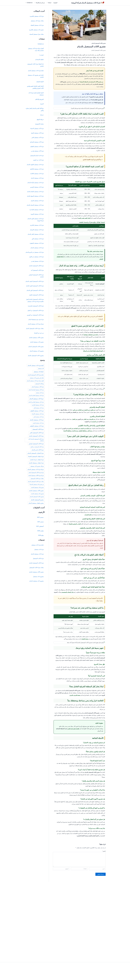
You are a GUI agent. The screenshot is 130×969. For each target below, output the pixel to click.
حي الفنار (86, 419)
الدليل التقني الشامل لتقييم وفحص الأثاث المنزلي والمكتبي (35, 87)
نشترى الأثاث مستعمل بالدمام (36, 337)
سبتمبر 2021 (40, 521)
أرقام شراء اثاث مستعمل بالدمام (36, 365)
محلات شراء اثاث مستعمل (37, 20)
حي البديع (71, 428)
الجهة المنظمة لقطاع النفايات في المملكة (93, 351)
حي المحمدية (94, 421)
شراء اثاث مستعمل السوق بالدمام (35, 196)
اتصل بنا (42, 55)
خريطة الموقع (40, 119)
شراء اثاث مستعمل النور (38, 238)
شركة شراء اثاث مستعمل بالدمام (36, 469)
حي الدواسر (58, 419)
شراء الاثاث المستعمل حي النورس (35, 315)
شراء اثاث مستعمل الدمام (37, 178)
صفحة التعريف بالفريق (75, 695)
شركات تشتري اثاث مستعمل (37, 466)
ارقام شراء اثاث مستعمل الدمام (36, 70)
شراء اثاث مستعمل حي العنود (36, 256)
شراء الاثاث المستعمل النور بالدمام (35, 290)
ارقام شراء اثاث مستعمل (37, 545)
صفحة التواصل (84, 639)
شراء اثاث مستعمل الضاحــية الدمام (36, 402)
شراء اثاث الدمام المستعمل (37, 155)
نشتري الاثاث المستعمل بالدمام (36, 346)
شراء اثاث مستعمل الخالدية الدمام (36, 395)
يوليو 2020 (41, 535)
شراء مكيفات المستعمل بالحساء (36, 456)
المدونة (42, 104)
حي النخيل (74, 419)
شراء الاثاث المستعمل (38, 429)
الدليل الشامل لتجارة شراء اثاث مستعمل (36, 94)
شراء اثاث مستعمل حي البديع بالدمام (35, 252)
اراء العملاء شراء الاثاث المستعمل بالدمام (35, 65)
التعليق (104, 851)
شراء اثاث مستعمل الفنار (39, 407)
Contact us (29, 2)
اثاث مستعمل (41, 368)
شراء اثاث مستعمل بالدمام (37, 247)
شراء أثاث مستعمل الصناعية (37, 142)
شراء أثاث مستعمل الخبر (38, 137)
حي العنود (92, 410)
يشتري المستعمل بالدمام (37, 500)
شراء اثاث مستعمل (40, 392)
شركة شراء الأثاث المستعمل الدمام (36, 472)
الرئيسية (55, 2)
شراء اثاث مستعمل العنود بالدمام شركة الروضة (36, 219)
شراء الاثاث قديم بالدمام (38, 450)
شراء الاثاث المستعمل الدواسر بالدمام (36, 276)
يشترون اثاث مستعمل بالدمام (37, 493)
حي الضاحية (77, 428)
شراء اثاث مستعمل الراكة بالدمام (36, 182)
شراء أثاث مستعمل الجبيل (37, 133)
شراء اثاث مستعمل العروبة (37, 214)
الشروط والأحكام (39, 99)
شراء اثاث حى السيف (38, 160)
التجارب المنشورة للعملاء (75, 524)
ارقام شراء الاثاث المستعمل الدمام (36, 375)
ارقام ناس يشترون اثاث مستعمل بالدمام (36, 76)
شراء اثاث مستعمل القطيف (37, 411)
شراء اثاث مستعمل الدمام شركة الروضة (85, 3)
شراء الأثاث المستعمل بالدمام (36, 265)
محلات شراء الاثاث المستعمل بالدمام (36, 481)
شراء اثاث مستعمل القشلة (37, 25)
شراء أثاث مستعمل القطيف (37, 146)
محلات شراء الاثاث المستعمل (37, 478)
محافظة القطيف (82, 431)
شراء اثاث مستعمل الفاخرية (37, 225)
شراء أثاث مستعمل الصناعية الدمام (36, 389)
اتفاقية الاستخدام (39, 59)
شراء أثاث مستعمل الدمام (38, 386)
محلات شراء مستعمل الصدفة (37, 34)
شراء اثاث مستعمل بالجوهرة (37, 243)
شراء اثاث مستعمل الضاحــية (37, 209)
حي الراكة (88, 428)
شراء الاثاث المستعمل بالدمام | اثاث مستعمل (36, 440)
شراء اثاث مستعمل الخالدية (37, 173)
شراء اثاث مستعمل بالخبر (39, 416)
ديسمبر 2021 (40, 517)
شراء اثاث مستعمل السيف (37, 200)
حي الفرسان (92, 419)
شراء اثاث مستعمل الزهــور (37, 187)
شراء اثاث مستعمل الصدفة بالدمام (35, 205)
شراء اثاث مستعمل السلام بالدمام (35, 191)
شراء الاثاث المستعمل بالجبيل (36, 295)
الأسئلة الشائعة (40, 81)
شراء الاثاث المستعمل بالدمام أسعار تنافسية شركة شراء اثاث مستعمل (35, 300)
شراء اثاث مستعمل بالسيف (38, 423)
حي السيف (83, 428)
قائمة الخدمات (88, 514)
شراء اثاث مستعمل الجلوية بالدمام (35, 164)
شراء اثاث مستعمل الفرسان (37, 229)
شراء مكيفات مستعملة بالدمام (36, 463)
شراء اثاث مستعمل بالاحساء (38, 414)
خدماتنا (49, 2)
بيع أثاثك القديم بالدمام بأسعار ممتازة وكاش (35, 109)
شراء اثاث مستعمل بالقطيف (37, 426)
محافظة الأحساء (67, 431)
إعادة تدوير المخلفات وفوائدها (91, 334)
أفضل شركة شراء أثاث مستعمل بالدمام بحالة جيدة (36, 49)
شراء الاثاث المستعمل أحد (37, 270)
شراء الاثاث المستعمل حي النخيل (36, 310)
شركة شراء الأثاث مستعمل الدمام (36, 475)
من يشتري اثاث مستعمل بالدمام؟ (37, 484)
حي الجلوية (87, 410)
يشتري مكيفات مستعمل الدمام (36, 503)
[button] (47, 2)
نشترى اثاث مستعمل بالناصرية (36, 29)
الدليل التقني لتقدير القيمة (84, 218)
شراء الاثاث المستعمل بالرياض (36, 443)
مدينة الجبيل (75, 431)
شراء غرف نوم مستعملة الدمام (36, 319)
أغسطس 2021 (40, 526)
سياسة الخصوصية (39, 124)
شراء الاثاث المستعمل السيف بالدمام (35, 281)
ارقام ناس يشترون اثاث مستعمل (37, 378)
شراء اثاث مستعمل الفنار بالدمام (36, 234)
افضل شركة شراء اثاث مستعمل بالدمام (35, 380)
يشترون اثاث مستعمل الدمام (37, 351)
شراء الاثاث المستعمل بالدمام (36, 436)
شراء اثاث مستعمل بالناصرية (37, 16)
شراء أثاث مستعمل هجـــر (37, 151)
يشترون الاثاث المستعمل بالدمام (36, 355)
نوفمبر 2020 (40, 530)
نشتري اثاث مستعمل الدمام (37, 342)
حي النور (75, 410)
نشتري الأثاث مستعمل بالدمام (36, 490)
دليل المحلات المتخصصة (67, 592)
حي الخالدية (80, 410)
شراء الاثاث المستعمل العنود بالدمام (35, 285)
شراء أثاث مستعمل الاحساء (37, 128)
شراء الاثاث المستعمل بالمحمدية (36, 306)
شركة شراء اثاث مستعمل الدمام (36, 324)
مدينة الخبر (89, 431)
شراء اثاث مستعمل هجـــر (37, 261)
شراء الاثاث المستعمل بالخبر (37, 432)
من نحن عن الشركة (40, 2)
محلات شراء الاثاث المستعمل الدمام (35, 328)
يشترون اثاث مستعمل (38, 576)
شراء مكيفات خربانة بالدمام (37, 459)
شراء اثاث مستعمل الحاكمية (37, 169)
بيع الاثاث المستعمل (39, 383)
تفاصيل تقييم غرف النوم (73, 728)
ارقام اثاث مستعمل (39, 371)
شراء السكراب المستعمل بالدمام (36, 453)
